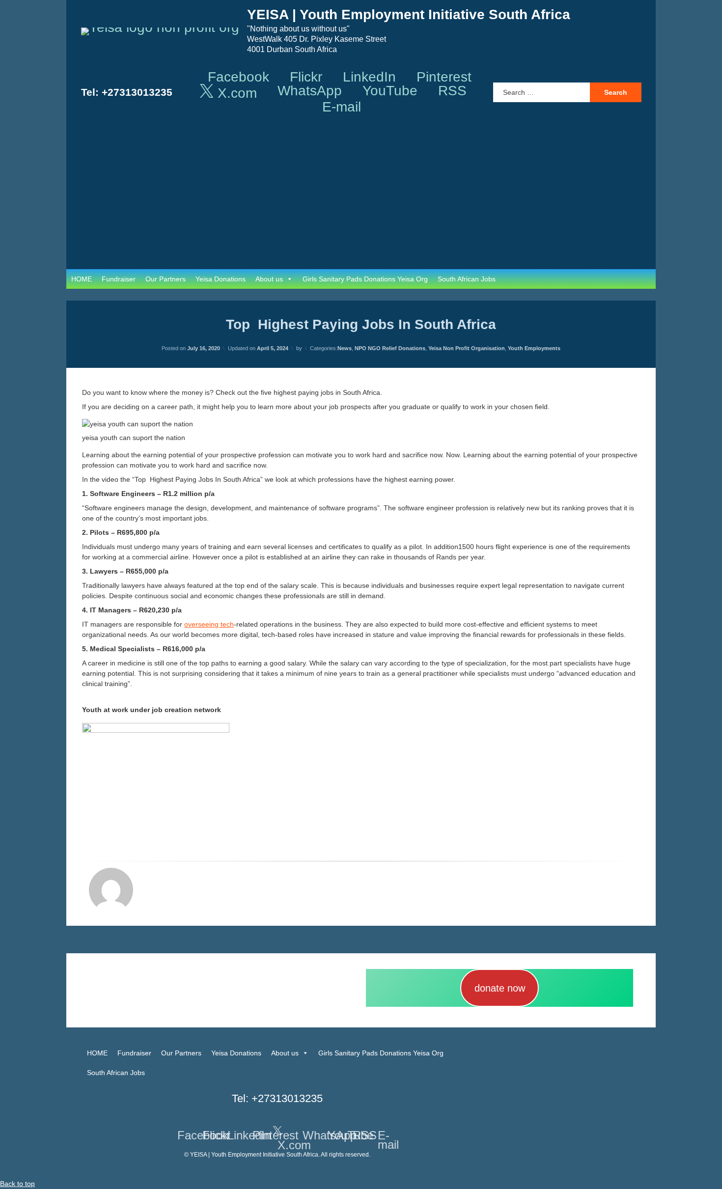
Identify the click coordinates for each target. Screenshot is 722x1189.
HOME (81, 279)
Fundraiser (119, 279)
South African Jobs (467, 279)
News (344, 348)
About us (269, 279)
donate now (499, 988)
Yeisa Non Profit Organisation (466, 348)
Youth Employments (534, 348)
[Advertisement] (361, 195)
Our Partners (165, 279)
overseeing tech (209, 624)
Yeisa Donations (220, 279)
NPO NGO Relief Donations (390, 348)
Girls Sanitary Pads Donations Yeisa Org (365, 279)
